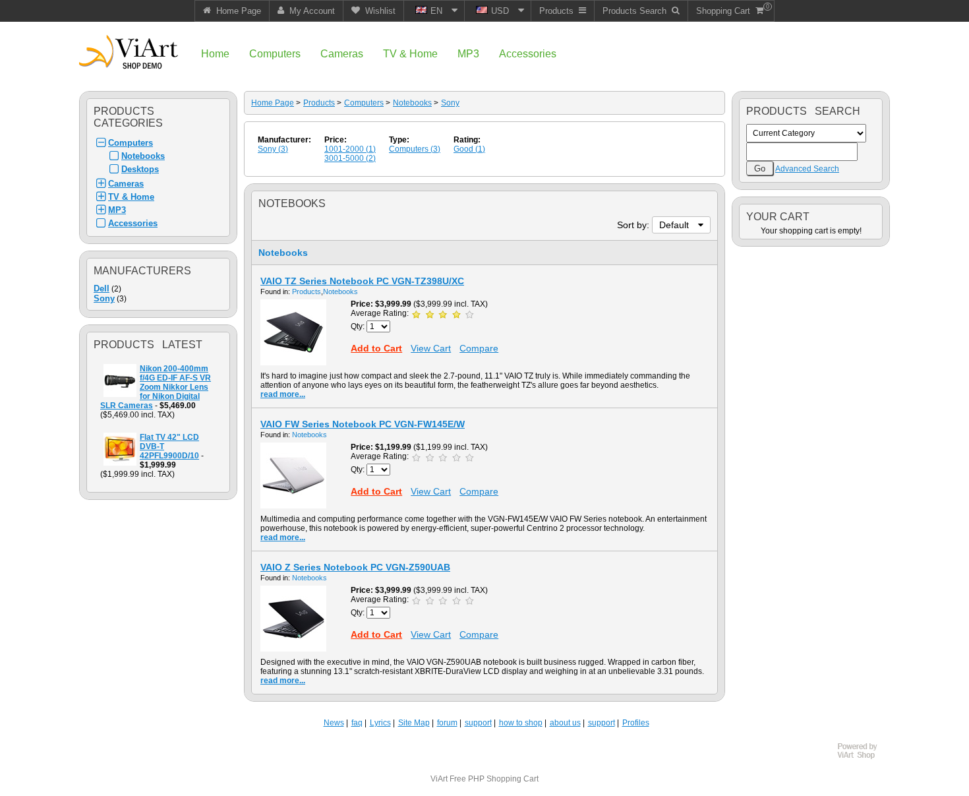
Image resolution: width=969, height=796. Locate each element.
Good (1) (469, 149)
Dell (101, 288)
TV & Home (131, 197)
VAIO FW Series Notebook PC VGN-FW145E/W (362, 424)
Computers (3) (414, 149)
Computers (130, 143)
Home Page (272, 102)
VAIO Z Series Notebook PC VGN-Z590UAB (355, 567)
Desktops (140, 169)
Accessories (133, 223)
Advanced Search (807, 168)
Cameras (126, 184)
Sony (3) (273, 149)
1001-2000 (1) (350, 149)
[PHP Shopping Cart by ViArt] (863, 757)
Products (319, 102)
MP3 (117, 210)
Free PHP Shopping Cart (494, 778)
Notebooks (143, 156)
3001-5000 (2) (350, 158)
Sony (104, 298)
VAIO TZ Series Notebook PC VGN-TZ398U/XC (362, 281)
